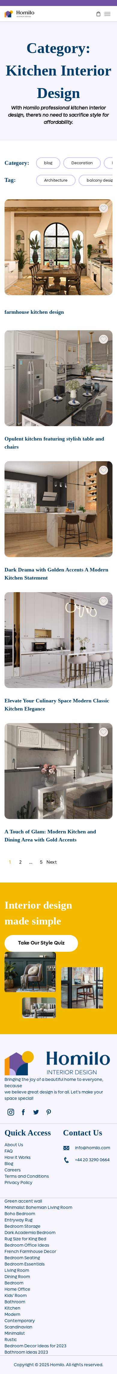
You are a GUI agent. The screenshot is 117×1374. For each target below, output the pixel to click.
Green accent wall (23, 1201)
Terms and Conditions (26, 1176)
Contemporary (19, 1321)
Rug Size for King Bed (25, 1239)
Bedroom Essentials (24, 1264)
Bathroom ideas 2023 (26, 1352)
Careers (12, 1170)
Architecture (56, 180)
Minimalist (14, 1333)
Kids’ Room (15, 1295)
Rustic (10, 1340)
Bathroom (14, 1302)
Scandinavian (18, 1327)
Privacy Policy (18, 1183)
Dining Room (17, 1277)
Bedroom (13, 1283)
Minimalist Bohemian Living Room (38, 1207)
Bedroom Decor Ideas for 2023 (35, 1346)
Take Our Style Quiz (41, 943)
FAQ (8, 1151)
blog (48, 162)
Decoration (82, 162)
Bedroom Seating (22, 1258)
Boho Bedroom (19, 1214)
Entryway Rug (18, 1220)
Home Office (17, 1289)
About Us (13, 1145)
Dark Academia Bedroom (30, 1233)
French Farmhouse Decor (30, 1251)
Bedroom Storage (22, 1226)
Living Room (16, 1270)
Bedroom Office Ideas (26, 1245)
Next (51, 862)
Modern (12, 1314)
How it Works (17, 1157)
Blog (8, 1164)
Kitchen (12, 1308)
